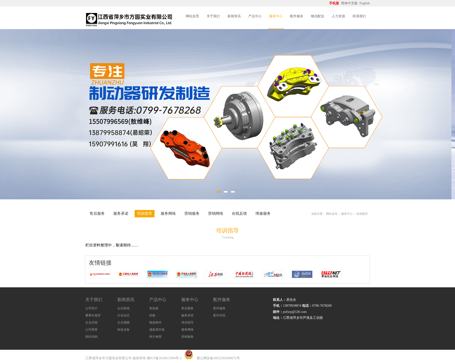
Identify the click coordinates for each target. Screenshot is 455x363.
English (364, 3)
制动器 (154, 308)
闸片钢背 (155, 336)
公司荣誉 (91, 329)
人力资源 (338, 16)
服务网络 (168, 213)
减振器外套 (157, 329)
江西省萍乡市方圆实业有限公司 (108, 358)
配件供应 (219, 315)
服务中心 (275, 16)
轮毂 (152, 315)
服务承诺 (120, 213)
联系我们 (359, 16)
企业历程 (91, 322)
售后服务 (97, 213)
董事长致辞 (93, 315)
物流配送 (317, 16)
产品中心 (255, 16)
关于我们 (213, 16)
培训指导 (144, 213)
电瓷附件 (155, 322)
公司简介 (91, 308)
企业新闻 (123, 308)
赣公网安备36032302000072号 (218, 358)
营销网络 (215, 213)
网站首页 (192, 16)
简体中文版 (350, 3)
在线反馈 (239, 213)
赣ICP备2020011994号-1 (164, 358)
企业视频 (123, 322)
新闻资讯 (234, 16)
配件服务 (296, 16)
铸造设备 (123, 329)
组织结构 (91, 336)
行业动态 (123, 315)
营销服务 (192, 213)
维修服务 (263, 213)
